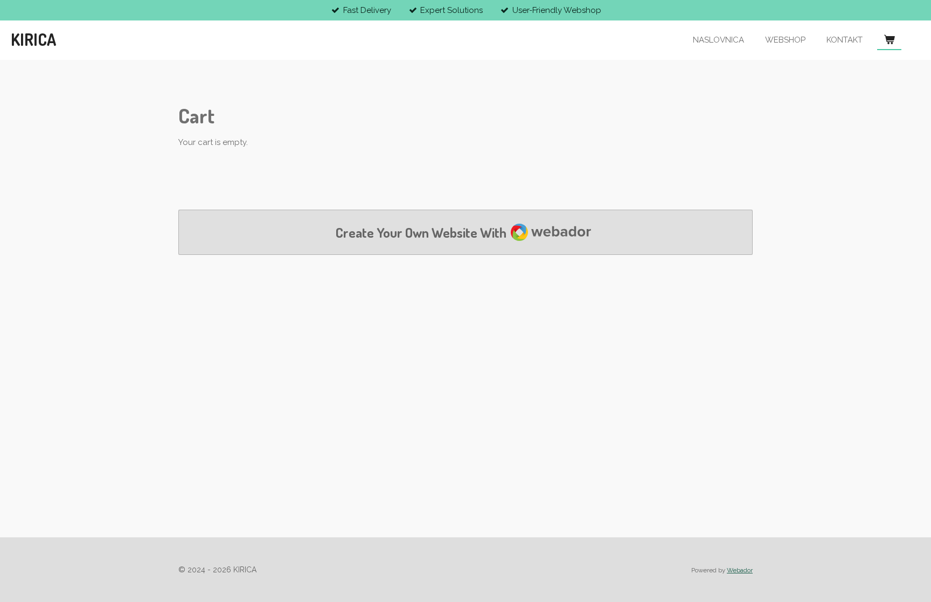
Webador (740, 570)
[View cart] (889, 40)
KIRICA (33, 39)
